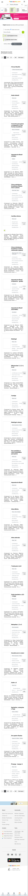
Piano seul (14, 98)
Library (14, 894)
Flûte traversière (15, 627)
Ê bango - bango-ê (17, 764)
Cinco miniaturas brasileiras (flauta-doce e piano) (17, 186)
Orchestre (14, 283)
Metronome (17, 835)
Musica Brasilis (17, 44)
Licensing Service (18, 817)
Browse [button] (8, 894)
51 (11, 57)
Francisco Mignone (16, 102)
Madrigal (14, 339)
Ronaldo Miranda (16, 688)
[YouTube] (12, 854)
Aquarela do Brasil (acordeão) (16, 308)
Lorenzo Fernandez (16, 346)
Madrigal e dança (16, 422)
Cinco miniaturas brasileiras (17, 197)
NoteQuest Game (18, 837)
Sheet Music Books (8, 833)
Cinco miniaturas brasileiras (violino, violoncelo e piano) (17, 248)
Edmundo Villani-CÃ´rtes (17, 195)
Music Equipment (8, 838)
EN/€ (26, 5)
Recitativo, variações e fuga (17, 708)
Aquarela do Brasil (15, 165)
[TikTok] (19, 854)
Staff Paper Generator (19, 839)
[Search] (23, 32)
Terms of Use (5, 820)
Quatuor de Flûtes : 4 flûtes (17, 738)
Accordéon (14, 312)
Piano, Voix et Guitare (16, 511)
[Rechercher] (22, 4)
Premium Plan (18, 820)
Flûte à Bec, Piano (15, 190)
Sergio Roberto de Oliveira (17, 74)
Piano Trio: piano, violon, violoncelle (16, 253)
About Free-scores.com (7, 813)
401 (15, 57)
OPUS (20, 894)
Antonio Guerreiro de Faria (17, 429)
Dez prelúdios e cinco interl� (18, 463)
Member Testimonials (7, 817)
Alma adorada (15, 537)
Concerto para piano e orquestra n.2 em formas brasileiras (17, 125)
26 (7, 57)
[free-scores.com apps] (2, 10)
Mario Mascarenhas (16, 317)
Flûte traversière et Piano (17, 425)
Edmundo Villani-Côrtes (16, 258)
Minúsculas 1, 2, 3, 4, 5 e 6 (17, 366)
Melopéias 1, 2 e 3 (16, 624)
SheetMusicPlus (15, 79)
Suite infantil (15, 95)
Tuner (16, 841)
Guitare (13, 158)
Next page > (21, 57)
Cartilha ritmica (16, 216)
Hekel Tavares (16, 132)
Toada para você (16, 566)
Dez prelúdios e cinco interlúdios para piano (16, 452)
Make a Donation (18, 822)
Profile (25, 894)
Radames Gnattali (15, 660)
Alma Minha (15, 509)
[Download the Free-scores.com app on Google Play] (14, 860)
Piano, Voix (14, 341)
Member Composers (19, 813)
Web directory (18, 843)
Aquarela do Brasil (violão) (16, 155)
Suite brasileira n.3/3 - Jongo (17, 595)
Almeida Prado (15, 221)
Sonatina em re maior (17, 653)
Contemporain (15, 72)
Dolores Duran (15, 403)
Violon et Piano (15, 711)
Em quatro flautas (16, 735)
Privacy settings (5, 824)
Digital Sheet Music (8, 835)
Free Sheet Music (8, 831)
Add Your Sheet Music (20, 815)
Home (3, 894)
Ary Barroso (21, 161)
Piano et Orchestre (15, 129)
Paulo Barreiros (15, 163)
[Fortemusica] (9, 869)
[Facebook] (8, 854)
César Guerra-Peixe (16, 374)
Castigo (13, 395)
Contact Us (4, 815)
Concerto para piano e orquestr (16, 135)
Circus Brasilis (15, 67)
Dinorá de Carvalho (16, 771)
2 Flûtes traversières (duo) (17, 69)
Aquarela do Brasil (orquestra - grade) (17, 280)
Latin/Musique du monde (17, 373)
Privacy (3, 822)
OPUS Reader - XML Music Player (19, 832)
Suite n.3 (14, 682)
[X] (15, 854)
